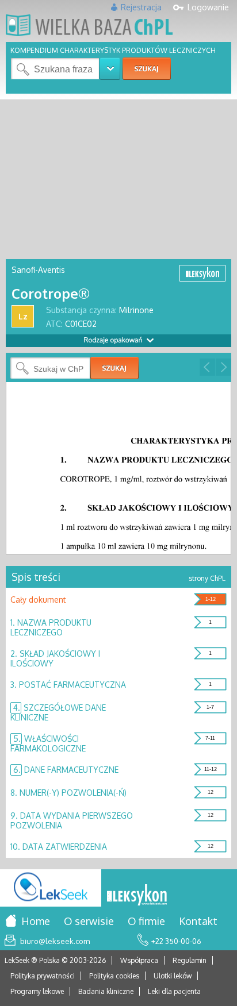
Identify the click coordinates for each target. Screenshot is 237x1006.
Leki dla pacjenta (174, 991)
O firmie (146, 921)
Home (35, 921)
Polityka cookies (114, 976)
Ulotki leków (173, 976)
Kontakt (198, 921)
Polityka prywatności (42, 976)
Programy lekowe (37, 991)
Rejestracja (141, 7)
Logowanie (208, 7)
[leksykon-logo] (137, 895)
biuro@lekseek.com (54, 941)
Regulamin (190, 960)
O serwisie (89, 921)
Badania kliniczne (105, 991)
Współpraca (139, 960)
